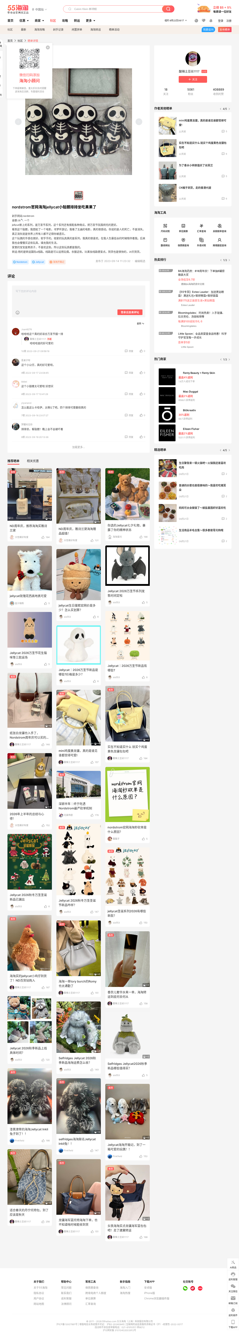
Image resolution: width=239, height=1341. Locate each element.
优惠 (22, 20)
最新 (23, 29)
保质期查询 (183, 245)
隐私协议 (39, 1293)
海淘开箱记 (58, 262)
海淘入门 (125, 1287)
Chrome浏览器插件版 (156, 1298)
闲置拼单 (77, 29)
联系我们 (66, 1293)
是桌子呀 (25, 360)
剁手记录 (58, 29)
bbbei (24, 381)
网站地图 (39, 1303)
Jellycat (39, 262)
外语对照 (201, 245)
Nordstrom (21, 262)
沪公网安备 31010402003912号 (119, 1330)
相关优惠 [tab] (33, 461)
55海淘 (18, 9)
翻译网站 (165, 245)
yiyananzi (26, 402)
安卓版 (148, 1287)
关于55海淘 (40, 1287)
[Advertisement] (193, 579)
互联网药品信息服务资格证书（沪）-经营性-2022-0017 (154, 1324)
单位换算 (183, 231)
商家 (38, 20)
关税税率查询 (219, 231)
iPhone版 (149, 1293)
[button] (39, 9)
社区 (10, 29)
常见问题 (66, 1287)
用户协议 (39, 1298)
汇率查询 (201, 231)
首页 (10, 40)
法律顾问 (66, 1303)
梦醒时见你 (26, 424)
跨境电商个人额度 (95, 1293)
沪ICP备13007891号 (67, 1324)
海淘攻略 (39, 29)
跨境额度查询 (219, 245)
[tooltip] (29, 71)
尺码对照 (165, 231)
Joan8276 (26, 329)
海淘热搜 (125, 1293)
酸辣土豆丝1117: (38, 339)
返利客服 (66, 1298)
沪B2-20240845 (116, 1324)
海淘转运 (95, 29)
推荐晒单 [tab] (13, 461)
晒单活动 (114, 29)
